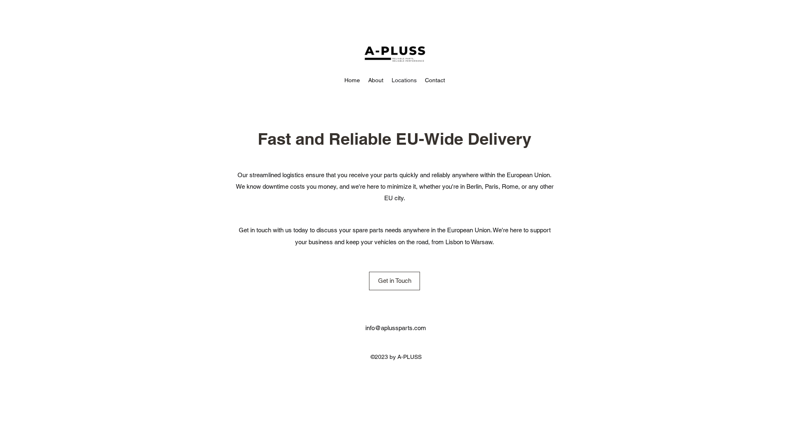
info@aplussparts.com (395, 327)
